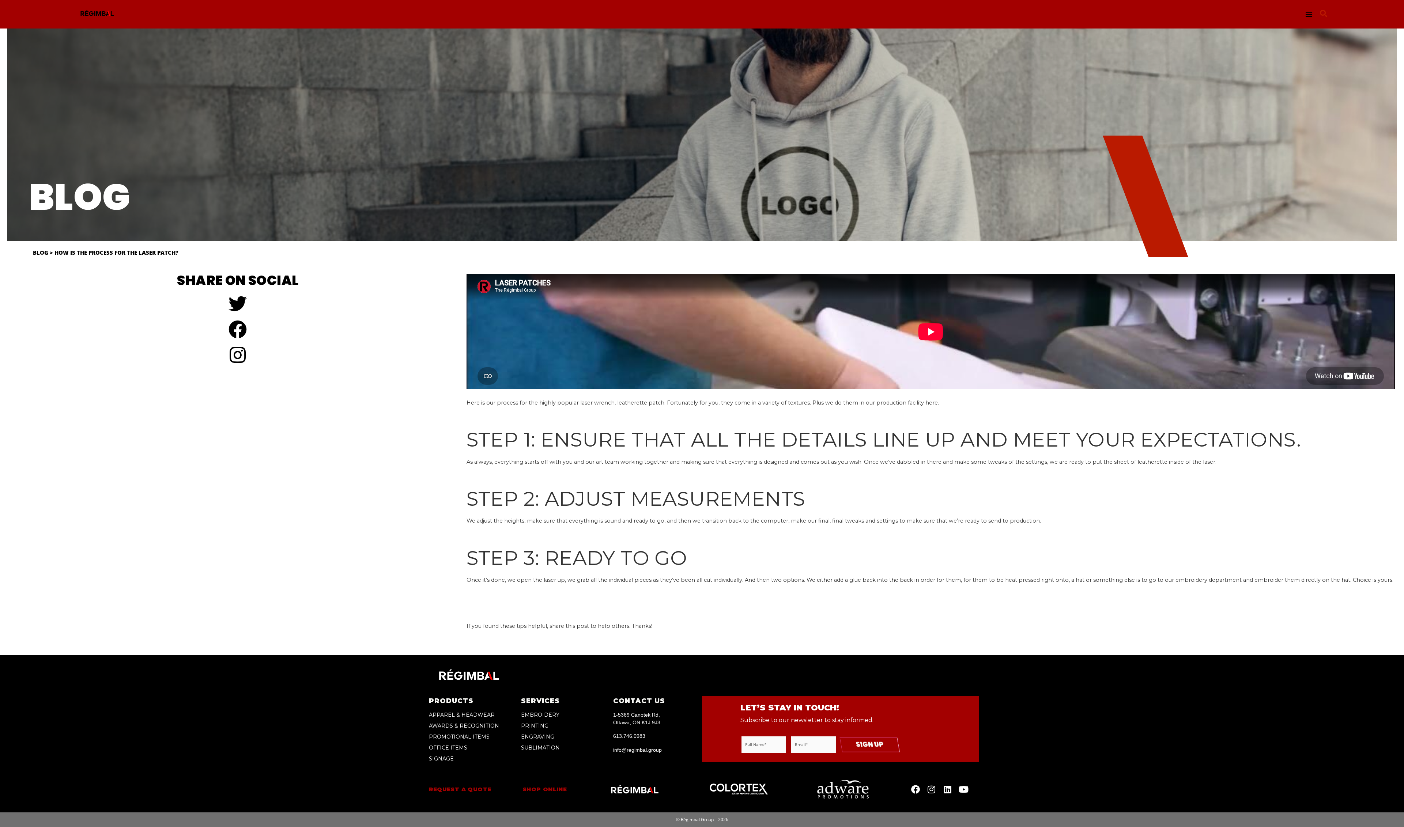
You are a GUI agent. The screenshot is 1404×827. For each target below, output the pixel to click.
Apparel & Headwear (462, 715)
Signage (441, 758)
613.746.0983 (629, 736)
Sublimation (540, 747)
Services (540, 701)
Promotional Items (459, 736)
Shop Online (544, 789)
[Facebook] (915, 789)
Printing (534, 725)
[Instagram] (931, 789)
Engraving (537, 736)
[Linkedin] (947, 789)
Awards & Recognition (464, 725)
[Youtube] (963, 789)
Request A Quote (460, 789)
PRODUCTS (451, 701)
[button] (1308, 14)
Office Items (448, 747)
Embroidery (540, 715)
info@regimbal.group (637, 750)
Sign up (869, 744)
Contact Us (639, 701)
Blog (40, 252)
